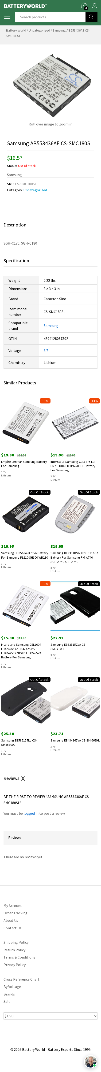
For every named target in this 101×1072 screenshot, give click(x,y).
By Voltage (12, 986)
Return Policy (14, 949)
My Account (13, 905)
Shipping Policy (16, 942)
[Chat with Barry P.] (90, 1061)
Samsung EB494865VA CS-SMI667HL (75, 740)
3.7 (46, 350)
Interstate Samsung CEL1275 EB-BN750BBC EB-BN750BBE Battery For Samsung (73, 465)
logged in (31, 813)
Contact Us (12, 928)
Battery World (16, 30)
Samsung (51, 325)
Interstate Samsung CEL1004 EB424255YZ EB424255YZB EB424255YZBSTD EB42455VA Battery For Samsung (21, 651)
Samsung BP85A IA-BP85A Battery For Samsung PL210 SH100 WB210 (24, 555)
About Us (11, 920)
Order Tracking (15, 913)
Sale (7, 1001)
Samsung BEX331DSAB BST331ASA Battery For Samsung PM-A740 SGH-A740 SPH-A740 (74, 557)
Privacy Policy (15, 964)
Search (91, 17)
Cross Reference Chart (21, 979)
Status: (12, 166)
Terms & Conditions (19, 957)
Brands (9, 994)
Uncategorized (39, 30)
